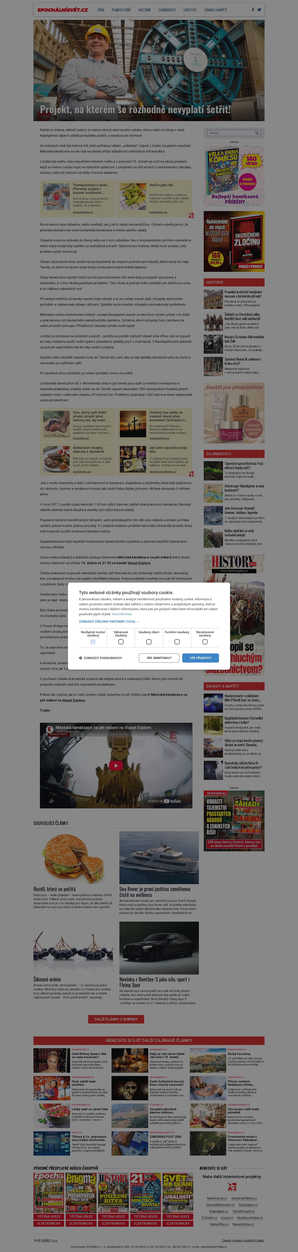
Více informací (122, 614)
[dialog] (149, 626)
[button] (149, 621)
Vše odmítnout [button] (159, 658)
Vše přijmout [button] (200, 658)
